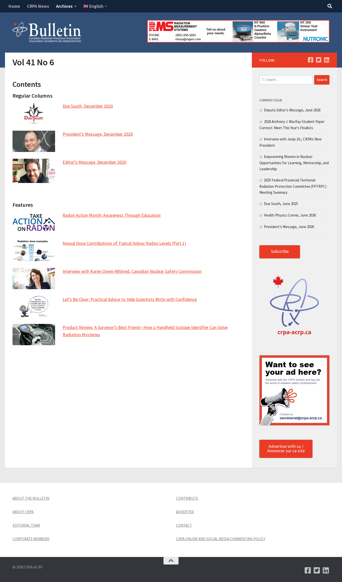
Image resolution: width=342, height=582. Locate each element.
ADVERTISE (185, 511)
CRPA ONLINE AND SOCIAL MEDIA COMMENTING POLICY (220, 538)
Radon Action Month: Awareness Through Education (111, 215)
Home (14, 6)
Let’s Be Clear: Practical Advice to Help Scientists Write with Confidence (130, 299)
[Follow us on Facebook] (310, 60)
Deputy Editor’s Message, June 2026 (292, 110)
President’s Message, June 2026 (289, 226)
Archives (64, 6)
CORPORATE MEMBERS (31, 538)
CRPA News (38, 6)
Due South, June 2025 (281, 203)
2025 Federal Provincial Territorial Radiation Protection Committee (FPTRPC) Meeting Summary (292, 186)
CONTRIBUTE (187, 498)
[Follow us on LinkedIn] (326, 60)
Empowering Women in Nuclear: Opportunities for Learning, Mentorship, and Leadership (294, 162)
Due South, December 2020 (88, 106)
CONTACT (184, 525)
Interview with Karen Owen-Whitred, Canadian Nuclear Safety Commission (132, 271)
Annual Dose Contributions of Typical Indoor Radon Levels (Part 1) (124, 243)
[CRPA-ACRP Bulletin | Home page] (47, 33)
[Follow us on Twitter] (318, 60)
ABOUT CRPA (23, 511)
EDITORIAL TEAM (26, 525)
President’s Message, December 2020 (98, 134)
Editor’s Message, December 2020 (94, 162)
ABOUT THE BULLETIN (31, 498)
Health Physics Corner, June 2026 (290, 215)
